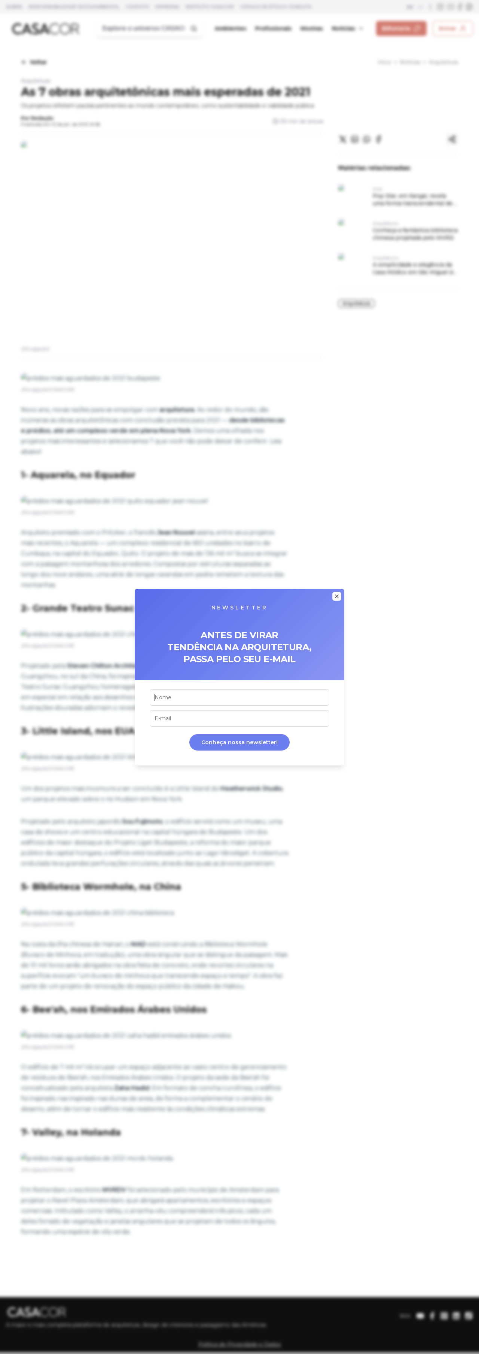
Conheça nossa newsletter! (239, 742)
